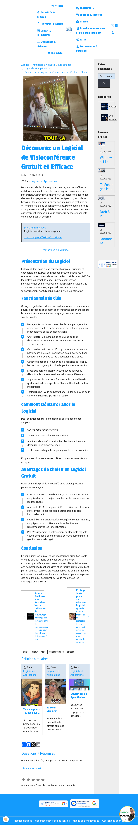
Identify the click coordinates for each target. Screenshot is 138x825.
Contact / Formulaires (44, 33)
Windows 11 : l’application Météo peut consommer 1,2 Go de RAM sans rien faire (106, 160)
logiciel (26, 652)
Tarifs (82, 39)
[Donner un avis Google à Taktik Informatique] (84, 804)
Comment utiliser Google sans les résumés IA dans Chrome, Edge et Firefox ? (106, 241)
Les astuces (65, 64)
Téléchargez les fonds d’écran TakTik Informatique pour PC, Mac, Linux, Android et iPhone (106, 187)
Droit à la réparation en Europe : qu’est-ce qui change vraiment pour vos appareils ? (106, 214)
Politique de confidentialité (85, 820)
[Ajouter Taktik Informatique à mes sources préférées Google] (115, 264)
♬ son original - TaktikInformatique (43, 237)
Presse (83, 21)
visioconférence (56, 652)
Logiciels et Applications (38, 68)
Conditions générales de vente (51, 820)
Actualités (112, 106)
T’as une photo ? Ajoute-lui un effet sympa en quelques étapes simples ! (31, 711)
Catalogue (85, 8)
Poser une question (33, 768)
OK (104, 83)
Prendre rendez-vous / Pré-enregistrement (90, 30)
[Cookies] (6, 819)
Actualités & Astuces (46, 15)
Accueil (58, 5)
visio (43, 652)
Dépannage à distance (46, 44)
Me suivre (57, 53)
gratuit (35, 652)
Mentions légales (23, 820)
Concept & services (90, 15)
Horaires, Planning (52, 23)
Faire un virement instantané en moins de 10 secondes (55, 709)
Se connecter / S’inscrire (86, 49)
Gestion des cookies (113, 820)
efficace (70, 652)
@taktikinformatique (35, 227)
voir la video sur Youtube (56, 250)
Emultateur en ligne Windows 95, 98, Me (78, 695)
